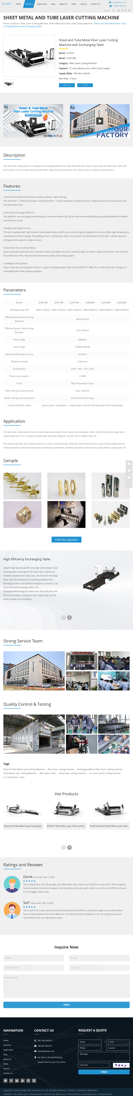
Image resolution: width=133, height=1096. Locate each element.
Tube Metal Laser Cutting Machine (19, 773)
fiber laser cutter (48, 773)
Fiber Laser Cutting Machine (34, 23)
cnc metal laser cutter (14, 777)
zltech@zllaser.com (119, 2)
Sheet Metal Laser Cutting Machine (97, 1094)
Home (18, 4)
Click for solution (66, 539)
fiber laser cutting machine (61, 769)
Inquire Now (67, 85)
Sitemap (71, 1090)
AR (129, 10)
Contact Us (95, 4)
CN (119, 10)
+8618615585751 (119, 6)
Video (73, 4)
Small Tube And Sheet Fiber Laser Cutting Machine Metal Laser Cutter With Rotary (110, 826)
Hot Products (66, 794)
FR (122, 10)
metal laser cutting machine (72, 773)
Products (29, 4)
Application (42, 4)
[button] (69, 617)
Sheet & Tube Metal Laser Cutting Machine (24, 769)
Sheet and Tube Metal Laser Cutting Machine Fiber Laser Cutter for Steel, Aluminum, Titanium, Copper (24, 826)
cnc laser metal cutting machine (105, 773)
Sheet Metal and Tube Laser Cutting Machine (71, 23)
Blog (53, 4)
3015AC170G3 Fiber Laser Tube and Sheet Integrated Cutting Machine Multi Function (67, 826)
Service (84, 4)
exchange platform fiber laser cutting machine (99, 769)
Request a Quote (92, 1030)
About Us (63, 4)
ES (126, 10)
